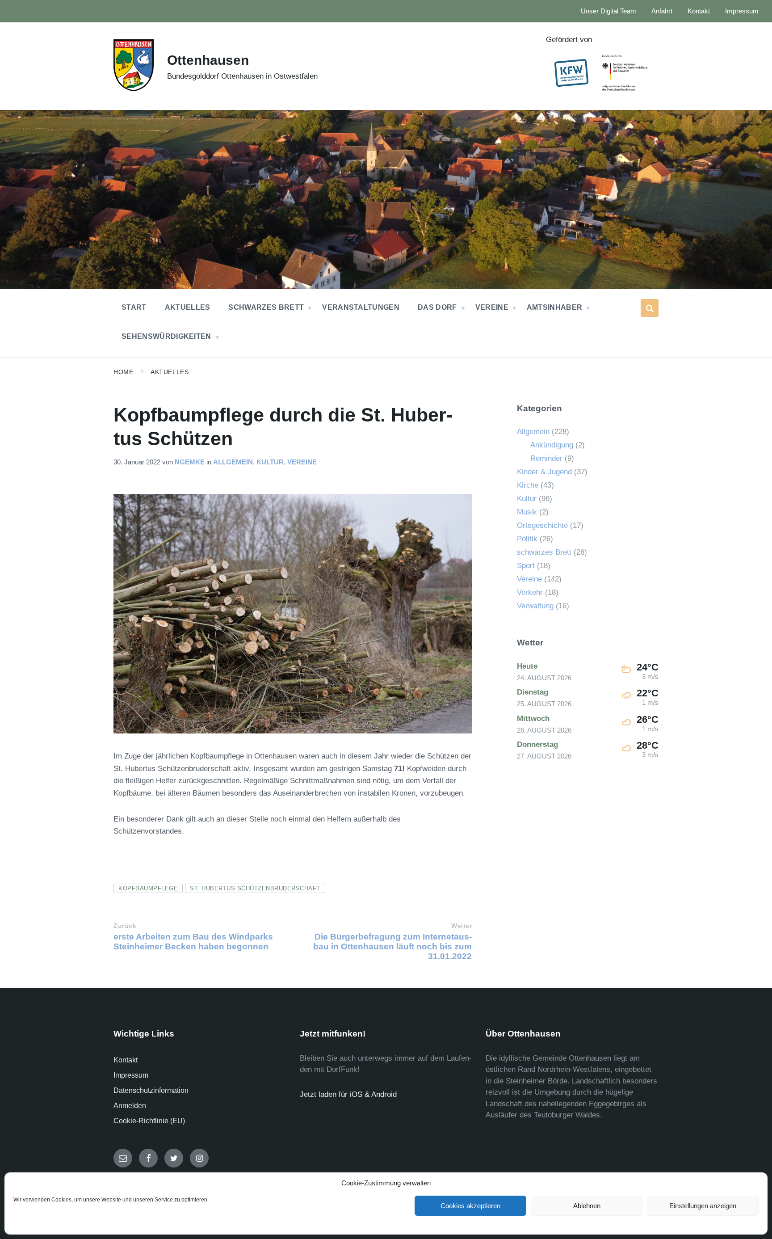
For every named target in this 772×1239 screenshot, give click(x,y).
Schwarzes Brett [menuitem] (266, 307)
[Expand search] (650, 308)
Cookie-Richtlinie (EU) (149, 1121)
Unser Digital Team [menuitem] (608, 11)
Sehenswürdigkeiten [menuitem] (166, 336)
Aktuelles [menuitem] (187, 307)
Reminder (546, 458)
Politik (527, 539)
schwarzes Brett (544, 552)
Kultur (270, 462)
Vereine (302, 462)
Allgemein (233, 462)
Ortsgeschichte (542, 525)
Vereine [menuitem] (491, 307)
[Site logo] (133, 88)
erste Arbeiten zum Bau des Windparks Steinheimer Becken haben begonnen (193, 941)
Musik (527, 512)
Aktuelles (170, 371)
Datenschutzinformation (151, 1090)
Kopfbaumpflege (148, 888)
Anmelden (129, 1105)
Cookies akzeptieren (470, 1206)
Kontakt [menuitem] (699, 11)
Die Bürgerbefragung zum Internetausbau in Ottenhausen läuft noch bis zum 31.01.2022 (392, 946)
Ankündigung (551, 445)
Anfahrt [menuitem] (661, 11)
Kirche (527, 485)
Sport (526, 565)
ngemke (190, 462)
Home (123, 371)
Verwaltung (535, 606)
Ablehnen (586, 1206)
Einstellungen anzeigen (702, 1206)
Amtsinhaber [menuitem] (555, 307)
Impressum (130, 1075)
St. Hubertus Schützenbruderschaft (255, 888)
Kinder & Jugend (544, 472)
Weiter (461, 926)
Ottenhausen (208, 60)
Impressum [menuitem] (742, 11)
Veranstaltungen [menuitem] (360, 307)
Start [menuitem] (134, 307)
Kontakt (125, 1060)
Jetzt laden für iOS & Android (348, 1094)
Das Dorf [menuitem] (437, 307)
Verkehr (530, 592)
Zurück (124, 926)
